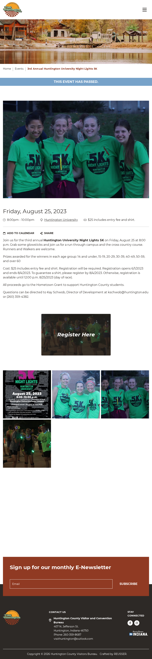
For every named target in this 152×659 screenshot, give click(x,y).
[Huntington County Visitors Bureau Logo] (12, 9)
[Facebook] (130, 623)
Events (19, 68)
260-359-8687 (72, 634)
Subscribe (129, 584)
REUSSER (120, 654)
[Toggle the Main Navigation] (144, 9)
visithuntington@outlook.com (73, 638)
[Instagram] (136, 623)
